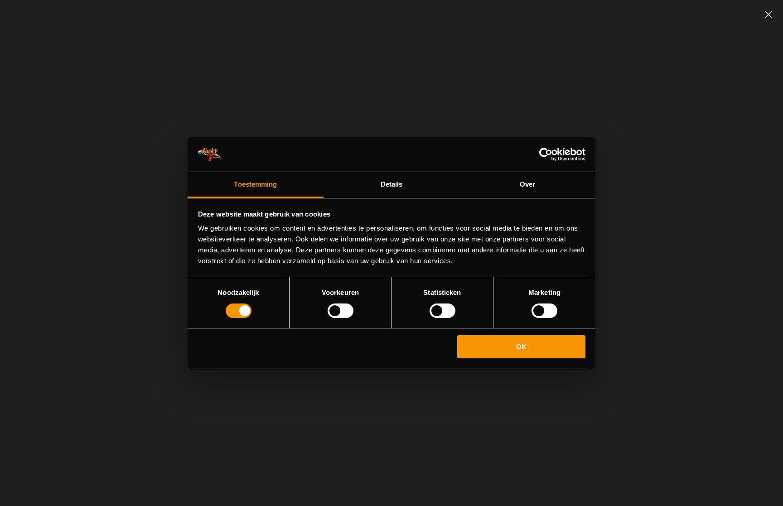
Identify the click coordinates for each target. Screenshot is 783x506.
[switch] (340, 311)
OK (521, 347)
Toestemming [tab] (255, 184)
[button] (768, 14)
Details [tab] (392, 184)
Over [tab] (527, 184)
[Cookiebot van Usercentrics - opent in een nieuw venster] (545, 154)
